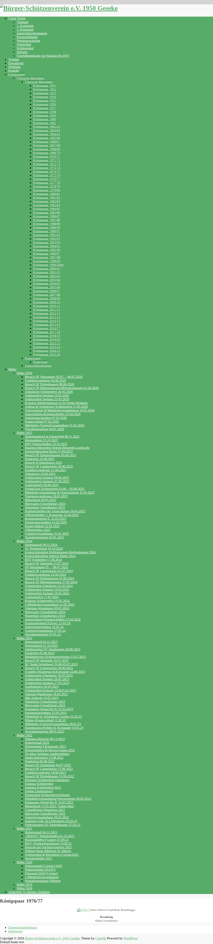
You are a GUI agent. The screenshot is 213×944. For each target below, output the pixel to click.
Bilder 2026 (24, 373)
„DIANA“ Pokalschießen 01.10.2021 (49, 836)
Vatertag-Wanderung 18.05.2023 (46, 694)
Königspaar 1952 (44, 89)
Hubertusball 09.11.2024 (41, 545)
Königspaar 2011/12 (46, 309)
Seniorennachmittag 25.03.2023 (46, 713)
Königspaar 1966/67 (46, 141)
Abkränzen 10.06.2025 (40, 474)
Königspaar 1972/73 (46, 164)
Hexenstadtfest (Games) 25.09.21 (47, 840)
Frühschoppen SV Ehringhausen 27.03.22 (52, 825)
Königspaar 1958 (44, 111)
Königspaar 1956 (44, 104)
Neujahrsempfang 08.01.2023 (44, 731)
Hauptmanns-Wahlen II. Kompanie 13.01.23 (54, 728)
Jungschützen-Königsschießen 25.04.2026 (52, 414)
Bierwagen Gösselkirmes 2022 (45, 813)
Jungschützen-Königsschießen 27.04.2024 (52, 619)
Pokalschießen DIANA (40, 869)
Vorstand (22, 22)
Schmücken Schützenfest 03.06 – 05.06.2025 (54, 489)
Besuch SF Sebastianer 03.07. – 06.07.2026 (54, 377)
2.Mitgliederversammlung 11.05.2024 (49, 604)
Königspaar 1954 (44, 97)
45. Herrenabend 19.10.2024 (44, 548)
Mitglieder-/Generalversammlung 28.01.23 (53, 724)
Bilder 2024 (24, 541)
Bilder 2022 (24, 735)
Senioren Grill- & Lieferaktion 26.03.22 (51, 821)
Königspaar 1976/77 (46, 179)
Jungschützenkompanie (32, 33)
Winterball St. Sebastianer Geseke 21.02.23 (53, 716)
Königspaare (16, 74)
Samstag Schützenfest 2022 (43, 787)
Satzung (22, 52)
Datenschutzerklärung (22, 927)
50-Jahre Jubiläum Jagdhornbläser (47, 754)
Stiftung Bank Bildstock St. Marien (48, 851)
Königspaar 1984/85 (46, 209)
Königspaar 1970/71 (46, 156)
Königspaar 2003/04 (46, 279)
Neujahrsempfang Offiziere (43, 881)
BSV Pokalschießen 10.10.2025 (46, 444)
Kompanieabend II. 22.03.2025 (45, 518)
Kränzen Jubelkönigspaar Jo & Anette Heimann (56, 403)
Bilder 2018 (24, 888)
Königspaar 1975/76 (46, 175)
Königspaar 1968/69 (46, 149)
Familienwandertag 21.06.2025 (45, 470)
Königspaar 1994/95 (46, 246)
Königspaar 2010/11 (46, 306)
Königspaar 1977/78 (46, 182)
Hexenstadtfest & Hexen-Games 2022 (50, 750)
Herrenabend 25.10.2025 (41, 440)
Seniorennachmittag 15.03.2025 (46, 522)
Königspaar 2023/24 (46, 347)
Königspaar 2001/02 (46, 272)
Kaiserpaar (40, 362)
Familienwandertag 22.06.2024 (45, 574)
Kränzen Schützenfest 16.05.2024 (47, 601)
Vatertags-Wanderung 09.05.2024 (47, 608)
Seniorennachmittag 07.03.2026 (46, 418)
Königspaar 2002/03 (46, 276)
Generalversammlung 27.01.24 (45, 630)
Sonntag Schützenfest (39, 784)
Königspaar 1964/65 (46, 134)
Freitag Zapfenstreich (39, 791)
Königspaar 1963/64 (46, 130)
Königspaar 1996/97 (46, 253)
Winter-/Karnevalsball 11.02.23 (45, 720)
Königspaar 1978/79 (46, 186)
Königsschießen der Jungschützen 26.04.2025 (55, 511)
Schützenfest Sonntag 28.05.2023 (47, 679)
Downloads (16, 63)
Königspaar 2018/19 (46, 335)
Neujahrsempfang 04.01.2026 (44, 429)
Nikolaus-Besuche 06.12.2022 (45, 739)
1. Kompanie (25, 26)
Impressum (15, 931)
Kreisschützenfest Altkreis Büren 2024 (50, 556)
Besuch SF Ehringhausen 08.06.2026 (49, 384)
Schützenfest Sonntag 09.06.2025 (47, 477)
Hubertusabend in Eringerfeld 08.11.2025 (52, 436)
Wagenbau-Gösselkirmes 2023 (45, 701)
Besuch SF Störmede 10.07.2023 (46, 660)
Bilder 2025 (24, 433)
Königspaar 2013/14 (46, 317)
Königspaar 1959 (44, 115)
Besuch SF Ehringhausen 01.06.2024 (49, 578)
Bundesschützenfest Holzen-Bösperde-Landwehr (57, 447)
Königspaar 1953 (44, 93)
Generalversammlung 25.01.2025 (47, 533)
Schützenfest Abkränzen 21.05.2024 (49, 586)
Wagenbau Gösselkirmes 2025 (45, 507)
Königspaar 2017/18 (46, 332)
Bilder (12, 369)
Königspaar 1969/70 (46, 153)
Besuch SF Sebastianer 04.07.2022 (48, 765)
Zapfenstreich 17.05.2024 (42, 597)
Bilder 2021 (24, 828)
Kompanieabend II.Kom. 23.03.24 (47, 623)
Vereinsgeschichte (28, 41)
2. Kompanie (25, 29)
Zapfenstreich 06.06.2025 (42, 485)
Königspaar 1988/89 (46, 223)
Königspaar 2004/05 (46, 283)
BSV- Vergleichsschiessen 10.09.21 (48, 843)
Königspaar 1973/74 (46, 167)
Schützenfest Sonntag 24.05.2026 (47, 395)
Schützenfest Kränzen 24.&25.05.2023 (50, 690)
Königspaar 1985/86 (46, 212)
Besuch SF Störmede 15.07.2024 (46, 563)
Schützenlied (25, 48)
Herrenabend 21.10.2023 (41, 645)
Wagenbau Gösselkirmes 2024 (45, 616)
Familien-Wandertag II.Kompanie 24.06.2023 (55, 672)
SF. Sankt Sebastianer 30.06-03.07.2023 (51, 664)
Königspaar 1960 (44, 119)
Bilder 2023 (24, 638)
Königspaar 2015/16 (46, 324)
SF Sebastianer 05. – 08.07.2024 (46, 567)
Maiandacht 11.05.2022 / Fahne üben (49, 806)
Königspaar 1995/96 (46, 250)
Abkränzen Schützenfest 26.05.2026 (49, 391)
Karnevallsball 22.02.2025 (42, 526)
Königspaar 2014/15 (46, 321)
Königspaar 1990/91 (46, 231)
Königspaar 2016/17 (46, 328)
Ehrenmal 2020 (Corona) (41, 873)
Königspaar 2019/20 (46, 339)
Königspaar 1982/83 (46, 201)
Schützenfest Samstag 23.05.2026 (47, 399)
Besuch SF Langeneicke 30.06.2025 (49, 466)
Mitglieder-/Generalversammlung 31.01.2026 (54, 425)
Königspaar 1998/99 (46, 261)
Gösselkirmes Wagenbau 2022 (45, 810)
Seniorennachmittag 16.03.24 (44, 627)
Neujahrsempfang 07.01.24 (43, 634)
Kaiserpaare (33, 358)
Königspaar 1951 (44, 85)
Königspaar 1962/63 (46, 126)
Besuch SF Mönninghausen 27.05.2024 (51, 582)
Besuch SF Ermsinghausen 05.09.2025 (50, 455)
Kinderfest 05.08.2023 (39, 653)
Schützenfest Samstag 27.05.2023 (47, 683)
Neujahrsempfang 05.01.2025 (44, 537)
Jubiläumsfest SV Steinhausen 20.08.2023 (52, 649)
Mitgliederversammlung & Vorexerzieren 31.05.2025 (59, 492)
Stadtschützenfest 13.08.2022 (44, 757)
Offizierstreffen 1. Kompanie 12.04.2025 (52, 515)
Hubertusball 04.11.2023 (41, 642)
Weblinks (14, 67)
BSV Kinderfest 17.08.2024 (43, 560)
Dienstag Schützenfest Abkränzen (47, 780)
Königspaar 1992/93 (46, 238)
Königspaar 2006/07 (46, 291)
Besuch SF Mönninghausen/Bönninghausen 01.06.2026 (62, 388)
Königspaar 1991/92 (46, 235)
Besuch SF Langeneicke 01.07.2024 (49, 571)
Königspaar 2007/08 (46, 294)
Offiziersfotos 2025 (37, 530)
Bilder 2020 (24, 862)
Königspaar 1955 (44, 100)
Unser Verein (17, 18)
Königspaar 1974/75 (46, 171)
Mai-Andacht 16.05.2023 (41, 698)
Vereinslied (24, 44)
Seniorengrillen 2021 (38, 858)
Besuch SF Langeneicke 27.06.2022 (49, 769)
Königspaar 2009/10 (46, 302)
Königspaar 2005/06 (46, 287)
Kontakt (13, 70)
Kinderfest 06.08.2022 (39, 761)
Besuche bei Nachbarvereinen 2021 (48, 847)
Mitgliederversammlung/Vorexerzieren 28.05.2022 (58, 798)
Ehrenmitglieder (27, 37)
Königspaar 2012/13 (46, 313)
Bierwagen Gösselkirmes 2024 (45, 612)
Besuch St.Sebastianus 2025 (43, 462)
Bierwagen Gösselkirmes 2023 (45, 705)
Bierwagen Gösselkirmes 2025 (45, 503)
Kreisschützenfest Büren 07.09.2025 (49, 451)
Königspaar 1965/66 (46, 138)
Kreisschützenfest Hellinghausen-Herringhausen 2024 (60, 552)
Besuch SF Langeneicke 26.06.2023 (49, 668)
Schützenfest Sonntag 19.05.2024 (47, 589)
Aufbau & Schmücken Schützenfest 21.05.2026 (56, 406)
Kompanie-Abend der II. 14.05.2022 (49, 802)
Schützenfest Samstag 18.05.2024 (47, 593)
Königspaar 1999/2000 (48, 265)
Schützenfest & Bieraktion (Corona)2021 (52, 854)
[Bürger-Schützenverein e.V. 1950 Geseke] (59, 8)
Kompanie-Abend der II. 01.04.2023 (49, 709)
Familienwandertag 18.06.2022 (45, 772)
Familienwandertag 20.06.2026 (45, 380)
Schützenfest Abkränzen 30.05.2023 (49, 675)
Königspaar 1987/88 (46, 220)
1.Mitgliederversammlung (42, 877)
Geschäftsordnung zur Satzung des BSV (43, 55)
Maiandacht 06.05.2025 (40, 500)
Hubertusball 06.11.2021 (41, 832)
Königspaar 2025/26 (46, 354)
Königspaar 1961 (44, 123)
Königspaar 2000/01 (46, 268)
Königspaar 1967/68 (46, 145)
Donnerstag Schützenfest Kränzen (47, 795)
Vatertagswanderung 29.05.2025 (46, 496)
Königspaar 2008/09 (46, 298)
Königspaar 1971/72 (46, 160)
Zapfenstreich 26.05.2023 (42, 686)
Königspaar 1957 (44, 108)
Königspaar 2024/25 (46, 350)
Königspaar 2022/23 (46, 343)
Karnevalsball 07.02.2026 (42, 421)
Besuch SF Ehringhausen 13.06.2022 (49, 776)
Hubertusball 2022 (37, 742)
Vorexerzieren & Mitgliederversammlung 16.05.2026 (59, 410)
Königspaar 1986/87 (46, 216)
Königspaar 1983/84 (46, 205)
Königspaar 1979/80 (46, 190)
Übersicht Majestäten (30, 78)
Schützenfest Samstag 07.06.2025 (47, 481)
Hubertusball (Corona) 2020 (43, 866)
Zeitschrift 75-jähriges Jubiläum (29, 892)
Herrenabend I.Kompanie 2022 (45, 746)
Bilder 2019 (24, 884)
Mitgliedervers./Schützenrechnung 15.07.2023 (55, 657)
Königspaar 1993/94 (46, 242)
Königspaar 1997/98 (46, 257)
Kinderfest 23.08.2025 (39, 459)
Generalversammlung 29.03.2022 (47, 817)
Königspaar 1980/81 (46, 194)
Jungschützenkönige (38, 365)
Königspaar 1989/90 (46, 227)
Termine (13, 59)
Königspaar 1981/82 (46, 197)
